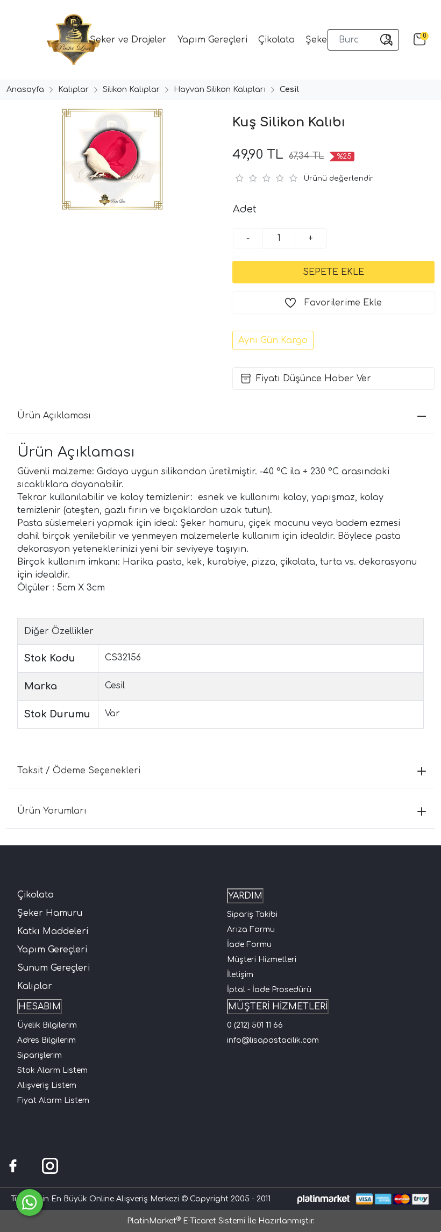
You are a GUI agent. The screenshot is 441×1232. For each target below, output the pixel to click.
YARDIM (245, 896)
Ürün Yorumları (52, 811)
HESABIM (39, 1007)
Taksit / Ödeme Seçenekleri (78, 770)
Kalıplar (34, 986)
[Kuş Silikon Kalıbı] (110, 159)
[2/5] (245, 178)
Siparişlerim (39, 1055)
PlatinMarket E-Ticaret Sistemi (186, 1221)
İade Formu (249, 945)
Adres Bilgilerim (46, 1040)
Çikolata (35, 895)
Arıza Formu (251, 929)
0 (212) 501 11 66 (255, 1025)
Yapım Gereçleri (52, 950)
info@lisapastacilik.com (273, 1040)
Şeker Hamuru (49, 913)
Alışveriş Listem (46, 1085)
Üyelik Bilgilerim (47, 1025)
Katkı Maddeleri (52, 931)
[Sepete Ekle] (333, 272)
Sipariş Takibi (252, 914)
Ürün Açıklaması (54, 416)
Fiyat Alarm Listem (53, 1100)
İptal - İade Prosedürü (269, 990)
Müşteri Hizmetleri (261, 960)
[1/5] (239, 178)
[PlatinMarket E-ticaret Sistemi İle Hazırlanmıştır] (323, 1199)
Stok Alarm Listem (52, 1070)
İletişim (240, 975)
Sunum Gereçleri (53, 968)
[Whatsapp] (29, 1202)
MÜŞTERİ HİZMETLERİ (278, 1007)
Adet (245, 209)
